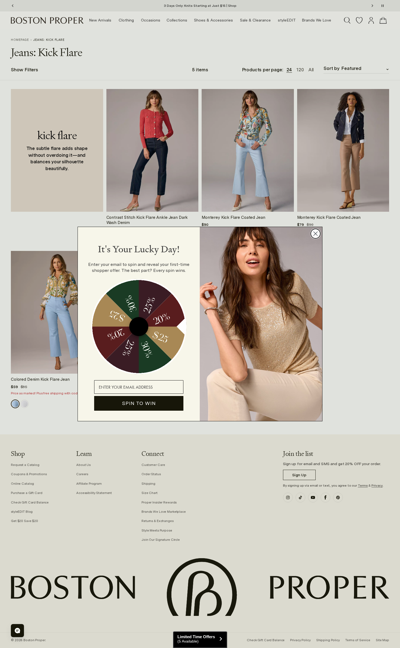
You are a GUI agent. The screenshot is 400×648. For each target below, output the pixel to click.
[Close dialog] (315, 233)
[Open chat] (17, 630)
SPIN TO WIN (139, 403)
